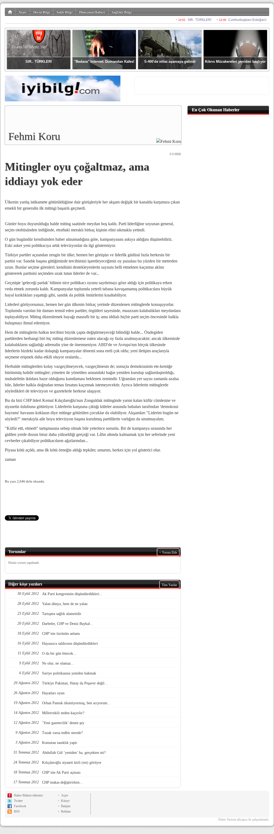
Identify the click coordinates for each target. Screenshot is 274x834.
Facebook (20, 806)
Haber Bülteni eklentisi (28, 795)
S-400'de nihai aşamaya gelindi (170, 62)
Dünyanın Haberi (92, 12)
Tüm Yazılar (169, 585)
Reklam (66, 811)
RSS (17, 811)
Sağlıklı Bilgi (122, 12)
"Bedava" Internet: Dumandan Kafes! (104, 62)
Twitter (18, 801)
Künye (65, 801)
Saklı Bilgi (64, 12)
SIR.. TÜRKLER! (38, 62)
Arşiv (22, 12)
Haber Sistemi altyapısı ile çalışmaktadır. (243, 819)
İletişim (65, 806)
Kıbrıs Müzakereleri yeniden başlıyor (235, 62)
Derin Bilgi (41, 12)
